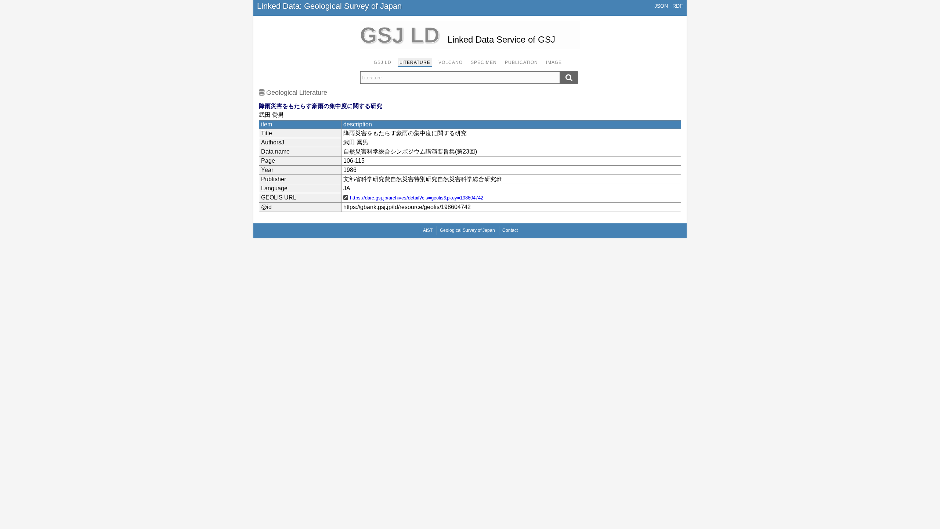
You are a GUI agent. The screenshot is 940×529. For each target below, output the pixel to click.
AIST (428, 230)
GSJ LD (382, 62)
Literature (415, 62)
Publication (521, 62)
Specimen (484, 62)
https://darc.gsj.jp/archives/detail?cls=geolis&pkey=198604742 (416, 198)
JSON (661, 6)
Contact (510, 230)
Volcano (450, 62)
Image (554, 62)
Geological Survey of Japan (467, 230)
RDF (677, 6)
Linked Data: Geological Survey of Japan (329, 6)
